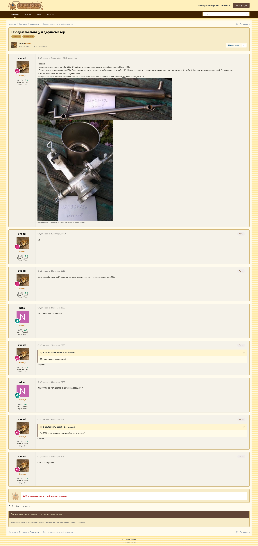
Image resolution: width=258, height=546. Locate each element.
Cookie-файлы (129, 539)
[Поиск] (246, 14)
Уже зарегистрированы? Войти (213, 5)
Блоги (38, 14)
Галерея (27, 14)
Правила (50, 14)
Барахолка (42, 46)
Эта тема (236, 14)
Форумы (15, 14)
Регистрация (241, 5)
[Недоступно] (104, 99)
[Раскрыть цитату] (41, 353)
